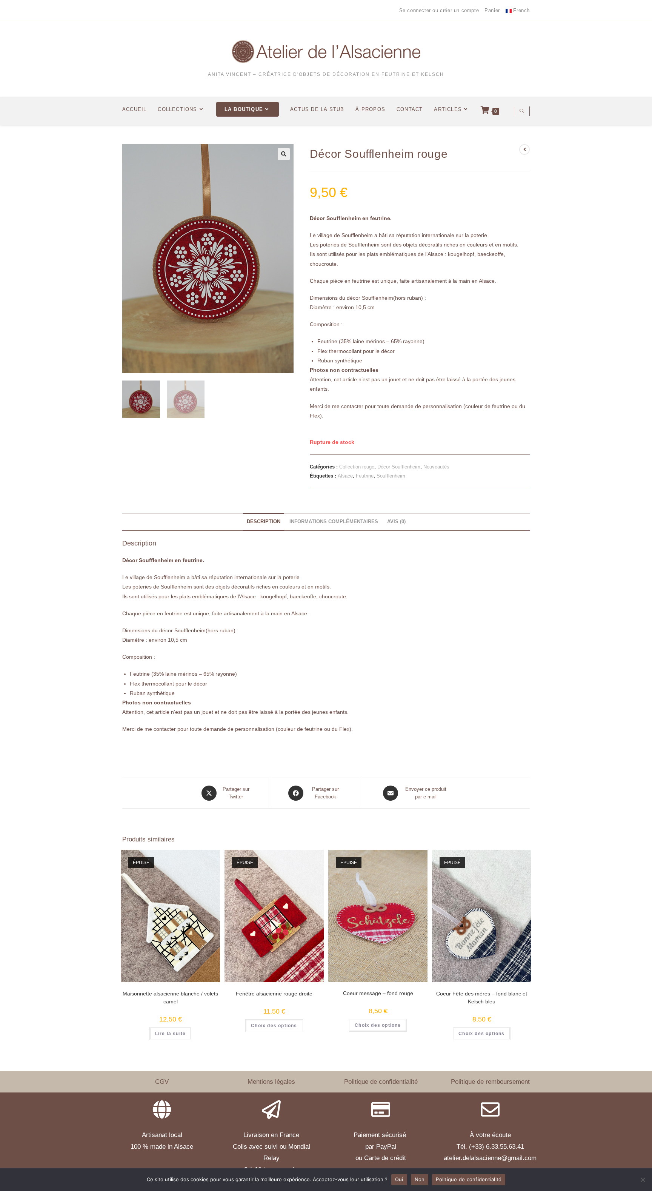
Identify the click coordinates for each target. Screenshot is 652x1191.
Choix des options (274, 1025)
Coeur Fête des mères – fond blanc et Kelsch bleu (481, 998)
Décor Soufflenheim (398, 467)
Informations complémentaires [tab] (333, 521)
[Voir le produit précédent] (524, 149)
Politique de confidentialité (381, 1081)
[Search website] (522, 112)
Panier (492, 10)
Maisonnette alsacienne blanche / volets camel (170, 998)
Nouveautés (436, 467)
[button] (284, 154)
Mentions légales (271, 1081)
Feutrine (365, 476)
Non (420, 1179)
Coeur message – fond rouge (378, 993)
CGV (162, 1081)
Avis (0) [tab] (396, 521)
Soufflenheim (391, 476)
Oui (399, 1179)
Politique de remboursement (490, 1081)
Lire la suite (170, 1033)
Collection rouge (356, 467)
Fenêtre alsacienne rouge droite (274, 994)
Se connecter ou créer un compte (439, 10)
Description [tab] (263, 521)
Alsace (345, 476)
